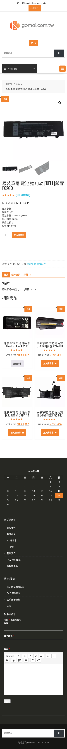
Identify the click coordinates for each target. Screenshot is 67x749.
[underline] (35, 656)
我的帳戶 (11, 534)
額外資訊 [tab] (15, 274)
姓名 (6, 623)
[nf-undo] (33, 660)
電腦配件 (41, 263)
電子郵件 (9, 636)
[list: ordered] (48, 656)
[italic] (30, 656)
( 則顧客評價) (23, 195)
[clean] (41, 656)
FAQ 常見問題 (14, 559)
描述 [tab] (6, 274)
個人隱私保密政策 (15, 586)
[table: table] (26, 660)
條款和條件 (12, 566)
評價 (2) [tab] (27, 274)
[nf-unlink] (19, 660)
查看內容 (17, 363)
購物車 (13, 540)
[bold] (24, 656)
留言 (7, 648)
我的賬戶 (35, 8)
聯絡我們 (11, 553)
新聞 (9, 605)
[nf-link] (13, 660)
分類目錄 (12, 68)
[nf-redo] (38, 660)
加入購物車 (19, 235)
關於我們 (11, 527)
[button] (62, 69)
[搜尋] (59, 53)
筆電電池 (31, 263)
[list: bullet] (53, 656)
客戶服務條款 (13, 599)
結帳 (12, 546)
